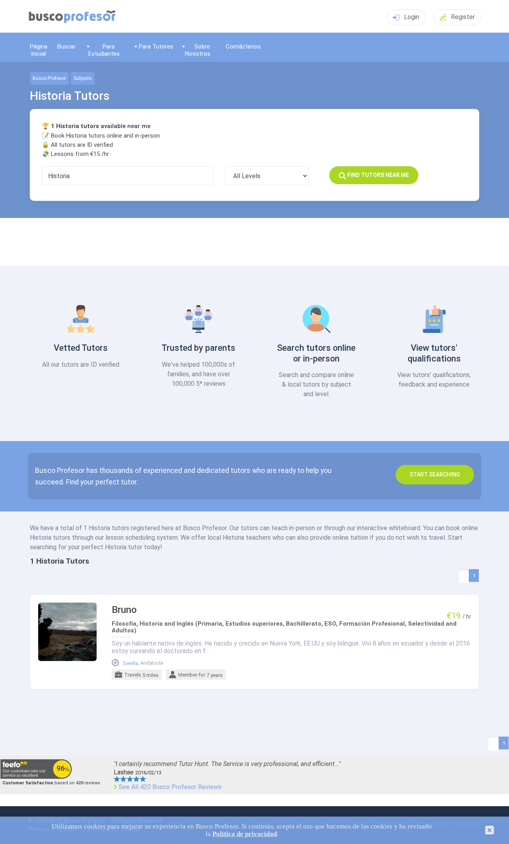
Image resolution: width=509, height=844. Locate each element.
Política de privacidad (244, 834)
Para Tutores (156, 46)
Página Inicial (38, 50)
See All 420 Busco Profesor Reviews (170, 787)
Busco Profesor (49, 78)
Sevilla (130, 663)
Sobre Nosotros (197, 50)
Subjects (83, 78)
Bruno (124, 610)
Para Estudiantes (104, 50)
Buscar (66, 46)
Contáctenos (243, 46)
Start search (435, 474)
